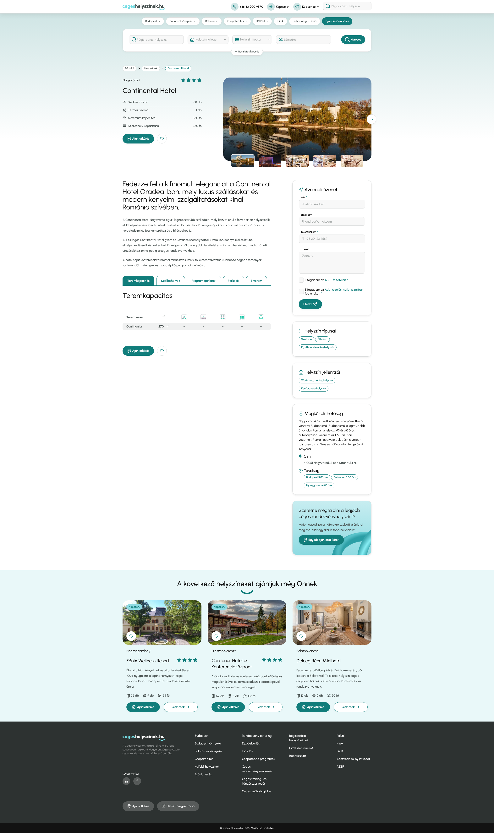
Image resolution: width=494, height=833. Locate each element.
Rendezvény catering (257, 736)
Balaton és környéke (208, 751)
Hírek (280, 21)
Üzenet (305, 249)
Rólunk (341, 736)
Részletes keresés (248, 51)
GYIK (340, 751)
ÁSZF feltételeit (335, 280)
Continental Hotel (178, 68)
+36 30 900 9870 (251, 6)
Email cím (307, 214)
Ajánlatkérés (140, 138)
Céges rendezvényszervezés (257, 769)
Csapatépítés (235, 21)
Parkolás (233, 281)
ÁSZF (340, 766)
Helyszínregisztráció (304, 21)
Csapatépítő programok (258, 759)
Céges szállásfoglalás (256, 791)
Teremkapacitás (138, 281)
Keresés (356, 39)
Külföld (260, 21)
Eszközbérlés (251, 743)
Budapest (151, 21)
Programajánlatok (204, 281)
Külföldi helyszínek (207, 766)
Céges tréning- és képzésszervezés (254, 781)
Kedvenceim (310, 6)
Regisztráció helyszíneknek (299, 738)
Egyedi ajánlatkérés (337, 21)
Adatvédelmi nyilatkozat (353, 759)
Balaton (210, 21)
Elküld (307, 304)
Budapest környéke (181, 21)
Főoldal (129, 68)
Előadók (247, 751)
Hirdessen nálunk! (301, 748)
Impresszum (297, 756)
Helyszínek (150, 68)
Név (304, 197)
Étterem (256, 281)
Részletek (178, 707)
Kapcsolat (282, 6)
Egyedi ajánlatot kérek (323, 540)
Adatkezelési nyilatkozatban (344, 289)
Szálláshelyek (170, 281)
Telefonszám (309, 232)
